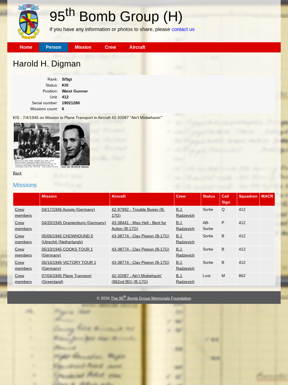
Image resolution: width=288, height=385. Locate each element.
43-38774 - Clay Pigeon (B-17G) (140, 236)
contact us (183, 29)
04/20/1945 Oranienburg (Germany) (74, 222)
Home (26, 47)
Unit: (54, 97)
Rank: (53, 79)
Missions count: (44, 109)
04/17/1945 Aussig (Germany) (68, 209)
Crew (110, 47)
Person (53, 47)
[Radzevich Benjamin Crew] (37, 145)
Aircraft (137, 47)
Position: (50, 91)
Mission (83, 47)
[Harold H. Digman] (75, 145)
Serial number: (45, 103)
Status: (52, 85)
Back (17, 173)
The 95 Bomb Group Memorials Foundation (151, 298)
